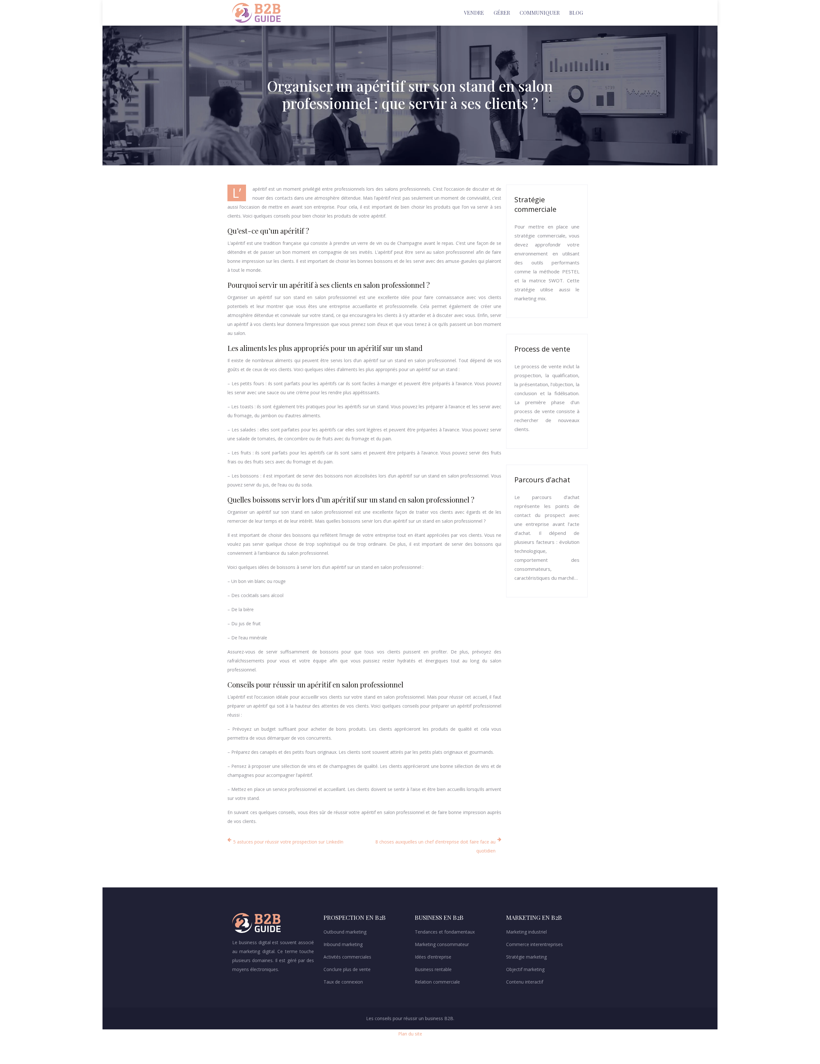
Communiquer (540, 12)
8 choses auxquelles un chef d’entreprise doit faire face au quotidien (435, 846)
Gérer (502, 12)
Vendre (474, 12)
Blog (576, 12)
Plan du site (410, 1034)
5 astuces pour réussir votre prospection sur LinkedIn (288, 842)
